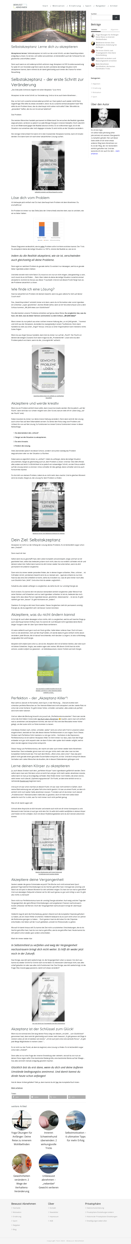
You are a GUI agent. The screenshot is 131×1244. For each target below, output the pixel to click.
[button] (20, 1097)
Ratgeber (101, 6)
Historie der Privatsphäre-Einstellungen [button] (102, 1216)
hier (57, 1082)
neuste (104, 29)
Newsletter (54, 1212)
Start (45, 6)
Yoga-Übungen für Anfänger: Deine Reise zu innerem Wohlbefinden (107, 37)
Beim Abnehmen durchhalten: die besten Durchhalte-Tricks (105, 66)
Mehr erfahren (17, 1088)
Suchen (94, 14)
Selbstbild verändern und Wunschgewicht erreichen (49, 192)
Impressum (54, 1216)
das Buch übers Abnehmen (48, 719)
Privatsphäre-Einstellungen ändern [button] (100, 1212)
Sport (88, 6)
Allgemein (96, 84)
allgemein (114, 29)
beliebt (94, 29)
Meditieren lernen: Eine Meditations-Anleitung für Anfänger (49, 533)
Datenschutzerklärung (95, 1208)
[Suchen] (116, 17)
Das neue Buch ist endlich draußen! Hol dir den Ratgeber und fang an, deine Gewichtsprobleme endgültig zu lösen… (49, 690)
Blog (14, 1229)
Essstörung (24, 781)
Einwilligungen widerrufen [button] (97, 1221)
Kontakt (53, 1208)
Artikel (114, 6)
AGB (51, 1221)
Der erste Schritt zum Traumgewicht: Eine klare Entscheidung (48, 1023)
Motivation (59, 6)
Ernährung (75, 6)
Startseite (16, 1208)
